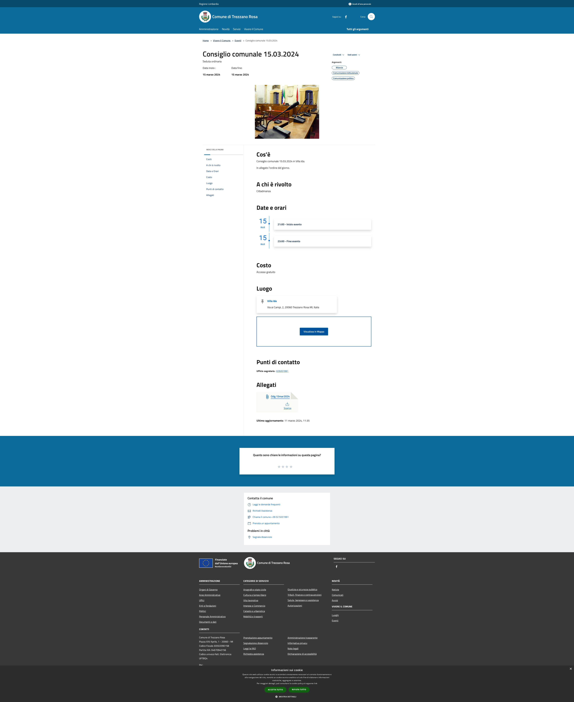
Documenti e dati (207, 622)
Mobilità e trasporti (253, 616)
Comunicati (337, 595)
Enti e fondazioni (207, 606)
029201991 (282, 371)
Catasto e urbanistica (254, 611)
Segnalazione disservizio (255, 643)
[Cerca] (371, 16)
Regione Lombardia (209, 4)
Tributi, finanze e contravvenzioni (305, 595)
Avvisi (335, 600)
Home (206, 40)
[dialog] (287, 684)
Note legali (293, 648)
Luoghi (335, 615)
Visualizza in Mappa (314, 331)
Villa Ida (272, 301)
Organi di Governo (208, 589)
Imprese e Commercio (254, 606)
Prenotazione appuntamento (257, 638)
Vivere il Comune (222, 40)
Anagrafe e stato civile (254, 589)
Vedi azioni (352, 54)
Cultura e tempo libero (254, 595)
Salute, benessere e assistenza (303, 600)
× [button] (571, 669)
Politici (202, 611)
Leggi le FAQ (249, 648)
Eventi (238, 40)
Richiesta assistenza (253, 654)
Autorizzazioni (295, 605)
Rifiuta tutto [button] (299, 689)
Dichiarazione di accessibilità (302, 654)
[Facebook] (345, 17)
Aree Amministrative (209, 595)
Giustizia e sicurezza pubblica (302, 589)
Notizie (335, 589)
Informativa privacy (297, 643)
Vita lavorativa (250, 600)
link (315, 683)
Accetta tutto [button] (275, 689)
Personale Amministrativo (212, 616)
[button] (287, 696)
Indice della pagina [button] (214, 149)
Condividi (337, 54)
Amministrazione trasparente (302, 638)
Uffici (201, 600)
